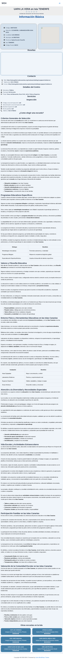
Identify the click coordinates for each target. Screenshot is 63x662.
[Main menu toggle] (59, 3)
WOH (4, 3)
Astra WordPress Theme (42, 657)
